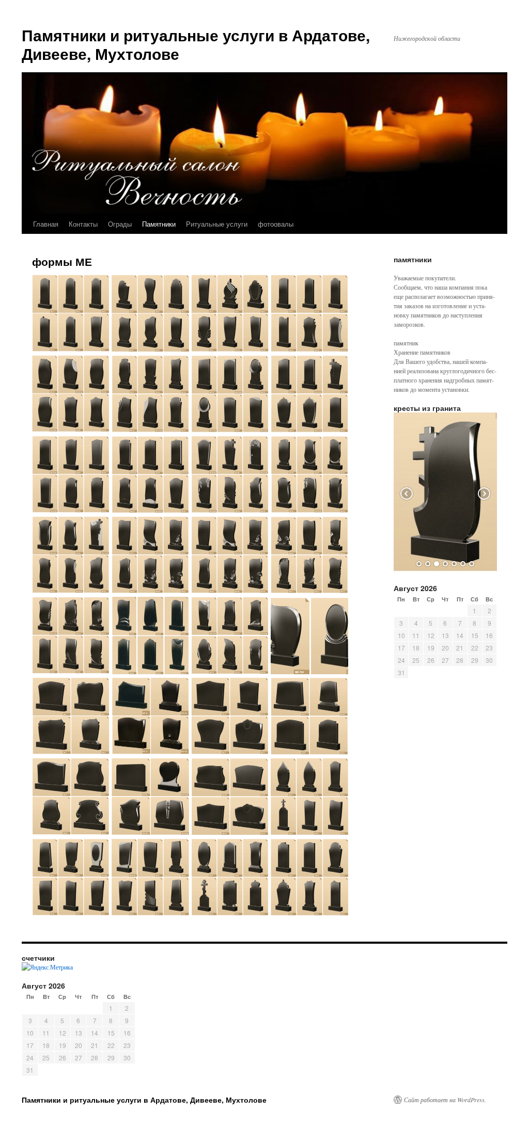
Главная (45, 224)
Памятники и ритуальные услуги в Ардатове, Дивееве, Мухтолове (196, 44)
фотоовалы (275, 224)
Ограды (120, 224)
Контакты (83, 224)
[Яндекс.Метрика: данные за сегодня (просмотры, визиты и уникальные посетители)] (47, 967)
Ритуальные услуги (216, 224)
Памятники (159, 224)
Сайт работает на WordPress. (445, 1099)
